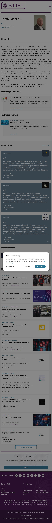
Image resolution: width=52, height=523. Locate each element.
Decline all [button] (28, 266)
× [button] (47, 254)
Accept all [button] (40, 266)
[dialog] (26, 261)
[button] (10, 266)
